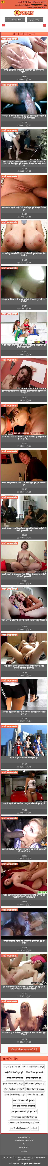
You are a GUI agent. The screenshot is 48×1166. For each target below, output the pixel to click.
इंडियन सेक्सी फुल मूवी (35, 1095)
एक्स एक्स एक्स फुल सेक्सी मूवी (24, 1106)
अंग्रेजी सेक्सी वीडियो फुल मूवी (33, 1067)
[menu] (3, 25)
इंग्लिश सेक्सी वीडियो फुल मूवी (15, 1095)
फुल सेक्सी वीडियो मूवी (24, 1159)
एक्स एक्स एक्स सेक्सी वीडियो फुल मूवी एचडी (24, 1122)
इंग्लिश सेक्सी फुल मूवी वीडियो (14, 1089)
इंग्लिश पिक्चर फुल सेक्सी (34, 1072)
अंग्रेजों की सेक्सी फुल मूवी (14, 1072)
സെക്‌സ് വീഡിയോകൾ (37, 8)
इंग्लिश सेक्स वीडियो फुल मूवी (13, 1083)
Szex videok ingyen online (22, 1157)
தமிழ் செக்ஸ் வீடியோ (22, 5)
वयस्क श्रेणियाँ (24, 1148)
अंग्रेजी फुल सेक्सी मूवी (12, 1067)
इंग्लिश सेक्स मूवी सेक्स (40, 2)
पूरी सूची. (34, 1128)
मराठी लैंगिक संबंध (36, 5)
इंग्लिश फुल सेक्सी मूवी (33, 1078)
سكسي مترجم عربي (38, 1157)
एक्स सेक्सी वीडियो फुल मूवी (19, 1128)
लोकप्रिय (24, 1151)
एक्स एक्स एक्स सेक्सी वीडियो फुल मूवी (24, 1117)
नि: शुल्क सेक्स (15, 1164)
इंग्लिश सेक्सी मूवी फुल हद (35, 1089)
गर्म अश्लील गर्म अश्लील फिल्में (24, 1141)
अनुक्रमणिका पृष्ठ (24, 1137)
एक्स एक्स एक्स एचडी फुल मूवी (24, 1100)
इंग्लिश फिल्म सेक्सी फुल (15, 1078)
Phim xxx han (8, 1157)
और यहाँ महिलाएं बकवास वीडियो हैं (24, 1049)
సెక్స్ (45, 5)
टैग (24, 1144)
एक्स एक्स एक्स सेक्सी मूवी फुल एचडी (24, 1111)
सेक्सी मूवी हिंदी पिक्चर (24, 2)
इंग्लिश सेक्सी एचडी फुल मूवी (35, 1083)
